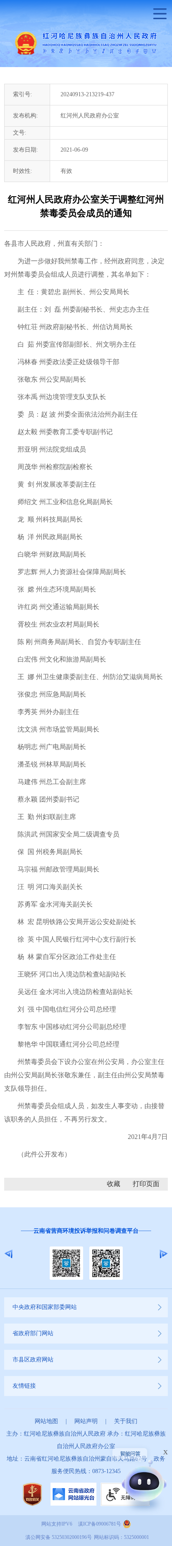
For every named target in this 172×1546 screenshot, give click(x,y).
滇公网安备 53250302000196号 (58, 1537)
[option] (86, 1254)
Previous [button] (8, 1254)
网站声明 (86, 1421)
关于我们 (125, 1421)
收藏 (113, 1183)
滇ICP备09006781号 (99, 1524)
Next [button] (163, 1254)
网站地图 (46, 1421)
